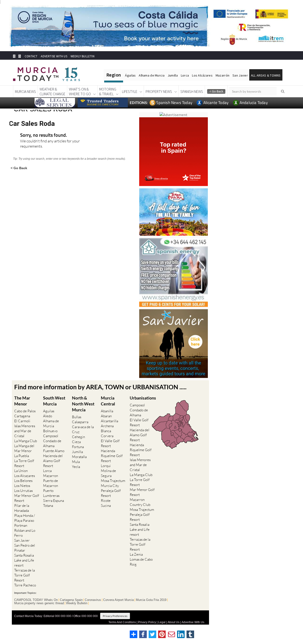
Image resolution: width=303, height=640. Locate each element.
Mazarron (50, 475)
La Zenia (136, 554)
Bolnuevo (50, 431)
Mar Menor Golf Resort (26, 498)
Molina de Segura (108, 473)
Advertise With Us (193, 622)
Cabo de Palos (25, 411)
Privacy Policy (147, 622)
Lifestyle (129, 91)
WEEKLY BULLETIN (82, 56)
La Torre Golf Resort (24, 463)
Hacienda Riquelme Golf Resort (112, 456)
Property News (159, 91)
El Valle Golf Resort (110, 443)
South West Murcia (54, 400)
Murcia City (110, 485)
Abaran (106, 416)
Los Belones (23, 480)
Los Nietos (22, 485)
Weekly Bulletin (76, 603)
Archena (107, 426)
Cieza (76, 442)
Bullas (76, 417)
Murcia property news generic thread (39, 603)
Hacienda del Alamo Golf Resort (53, 461)
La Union (21, 470)
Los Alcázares (202, 75)
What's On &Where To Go (80, 91)
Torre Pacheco (25, 585)
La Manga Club (25, 441)
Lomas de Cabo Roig (141, 562)
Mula (76, 461)
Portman (20, 525)
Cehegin (78, 437)
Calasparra (80, 422)
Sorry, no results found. (43, 135)
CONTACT (31, 56)
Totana (48, 505)
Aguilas (48, 411)
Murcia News (25, 91)
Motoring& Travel (107, 91)
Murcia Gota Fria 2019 (151, 600)
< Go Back (19, 168)
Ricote (106, 500)
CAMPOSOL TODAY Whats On (36, 600)
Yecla (76, 466)
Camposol (50, 436)
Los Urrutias (23, 490)
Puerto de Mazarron (50, 483)
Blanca (106, 431)
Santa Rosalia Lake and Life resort (24, 560)
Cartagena (22, 416)
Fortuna (78, 447)
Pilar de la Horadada (21, 508)
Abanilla (107, 411)
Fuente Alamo (53, 451)
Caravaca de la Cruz (83, 429)
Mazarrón (222, 75)
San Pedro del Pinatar (24, 548)
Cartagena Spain (71, 600)
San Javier (240, 75)
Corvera (107, 436)
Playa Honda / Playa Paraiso (24, 518)
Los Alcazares (24, 475)
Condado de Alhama (52, 443)
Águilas (130, 75)
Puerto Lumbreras (51, 493)
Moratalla (79, 456)
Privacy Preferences (115, 616)
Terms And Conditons (122, 622)
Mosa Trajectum (113, 480)
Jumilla (173, 75)
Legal (161, 622)
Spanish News (191, 91)
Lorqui (106, 465)
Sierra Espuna (53, 500)
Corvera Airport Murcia (118, 600)
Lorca (185, 75)
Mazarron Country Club (140, 502)
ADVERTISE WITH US (54, 56)
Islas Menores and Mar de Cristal (24, 431)
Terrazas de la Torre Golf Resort (24, 575)
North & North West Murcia (83, 403)
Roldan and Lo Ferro (24, 533)
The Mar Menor (22, 400)
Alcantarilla (109, 421)
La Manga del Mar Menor (24, 448)
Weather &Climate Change (52, 91)
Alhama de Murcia (151, 75)
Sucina (106, 505)
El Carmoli (22, 421)
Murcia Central (108, 400)
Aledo (47, 416)
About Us (173, 622)
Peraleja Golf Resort (111, 493)
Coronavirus (93, 600)
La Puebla (21, 456)
